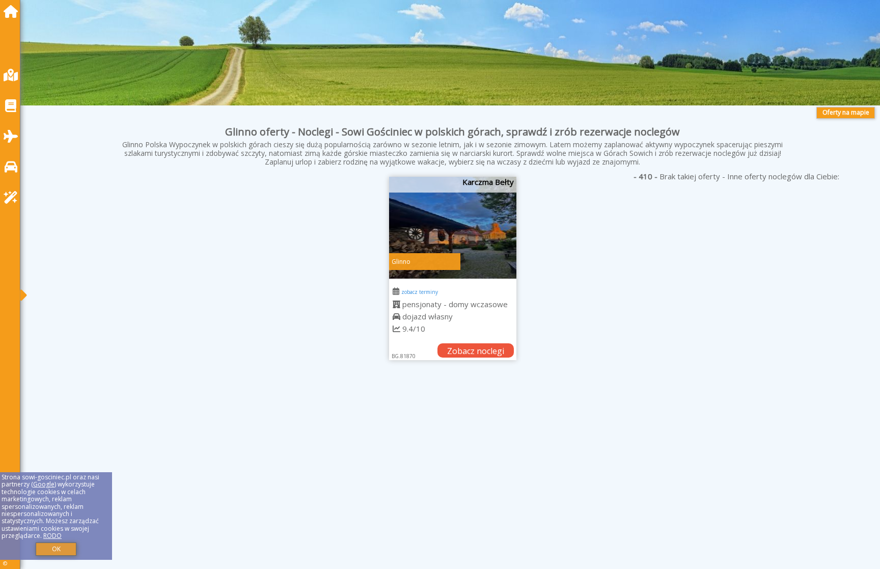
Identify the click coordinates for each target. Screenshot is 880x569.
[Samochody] (13, 166)
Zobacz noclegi (475, 351)
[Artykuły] (13, 105)
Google (43, 484)
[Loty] (13, 136)
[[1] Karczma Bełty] (452, 228)
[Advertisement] (336, 458)
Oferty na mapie (845, 112)
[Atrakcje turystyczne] (13, 197)
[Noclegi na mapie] (13, 75)
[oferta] (396, 304)
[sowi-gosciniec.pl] (13, 11)
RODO (52, 535)
